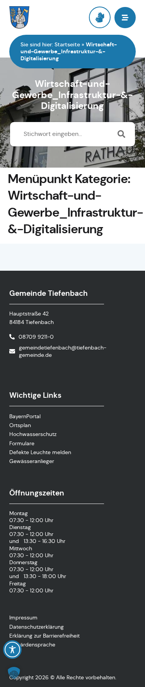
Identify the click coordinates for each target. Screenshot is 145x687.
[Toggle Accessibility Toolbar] (12, 649)
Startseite (67, 44)
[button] (14, 673)
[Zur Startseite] (41, 17)
